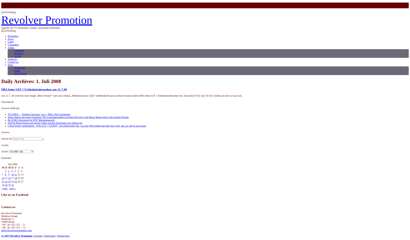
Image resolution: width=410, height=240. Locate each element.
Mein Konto (20, 73)
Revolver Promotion (46, 20)
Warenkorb (19, 67)
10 (12, 174)
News (11, 39)
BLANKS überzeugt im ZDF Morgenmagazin (31, 120)
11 (16, 174)
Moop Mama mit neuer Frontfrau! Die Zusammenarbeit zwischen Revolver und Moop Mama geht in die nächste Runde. (68, 117)
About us (12, 59)
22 (6, 181)
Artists (11, 47)
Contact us (13, 62)
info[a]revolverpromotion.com (16, 230)
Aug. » (12, 188)
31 (12, 185)
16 (9, 178)
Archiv (17, 56)
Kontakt (38, 236)
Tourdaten (19, 50)
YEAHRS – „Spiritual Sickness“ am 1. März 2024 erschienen (39, 114)
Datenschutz (63, 236)
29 (6, 185)
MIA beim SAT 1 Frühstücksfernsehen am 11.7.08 (34, 89)
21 (3, 181)
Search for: (6, 138)
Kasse (17, 70)
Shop (10, 65)
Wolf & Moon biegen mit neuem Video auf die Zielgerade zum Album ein (45, 123)
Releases (18, 53)
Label (10, 42)
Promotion (13, 36)
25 (16, 181)
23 (9, 181)
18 (16, 178)
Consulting (13, 44)
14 (3, 178)
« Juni (4, 188)
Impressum (49, 236)
